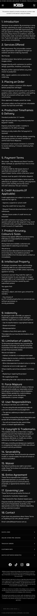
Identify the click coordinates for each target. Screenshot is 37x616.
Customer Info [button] (7, 549)
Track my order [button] (8, 543)
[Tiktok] (15, 562)
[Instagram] (20, 562)
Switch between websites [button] (11, 555)
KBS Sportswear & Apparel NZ (14, 613)
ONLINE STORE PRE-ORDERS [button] (11, 538)
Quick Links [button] (6, 532)
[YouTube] (26, 562)
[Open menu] (4, 5)
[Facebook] (9, 562)
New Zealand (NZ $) (10, 609)
